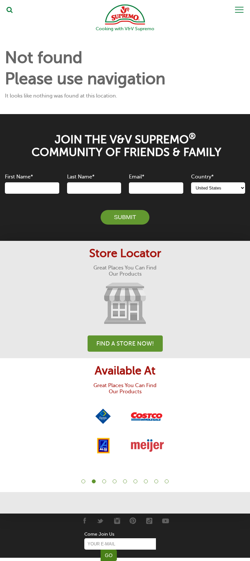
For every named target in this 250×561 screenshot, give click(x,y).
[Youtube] (165, 521)
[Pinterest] (133, 521)
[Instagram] (116, 521)
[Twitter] (100, 521)
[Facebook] (84, 521)
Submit (125, 217)
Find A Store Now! (125, 343)
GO (109, 555)
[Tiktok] (149, 521)
